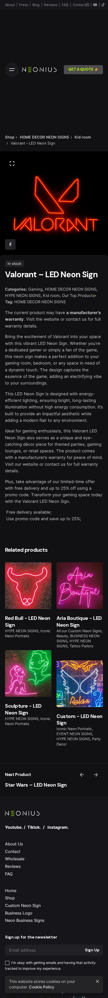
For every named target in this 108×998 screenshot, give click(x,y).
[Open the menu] (12, 70)
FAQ (65, 5)
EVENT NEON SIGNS (74, 734)
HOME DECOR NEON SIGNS (70, 289)
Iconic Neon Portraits (74, 729)
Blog (36, 5)
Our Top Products (78, 295)
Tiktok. (34, 827)
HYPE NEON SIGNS (23, 295)
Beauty (62, 636)
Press (23, 5)
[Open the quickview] (17, 574)
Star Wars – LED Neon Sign (36, 785)
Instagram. (58, 827)
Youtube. (14, 827)
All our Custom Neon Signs (79, 631)
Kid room (51, 295)
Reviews (51, 5)
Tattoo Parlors (81, 646)
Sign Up (92, 950)
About (10, 5)
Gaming (35, 289)
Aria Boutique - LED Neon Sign (79, 621)
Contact (79, 5)
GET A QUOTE (80, 69)
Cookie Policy (41, 987)
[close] (97, 981)
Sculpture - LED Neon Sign (23, 709)
